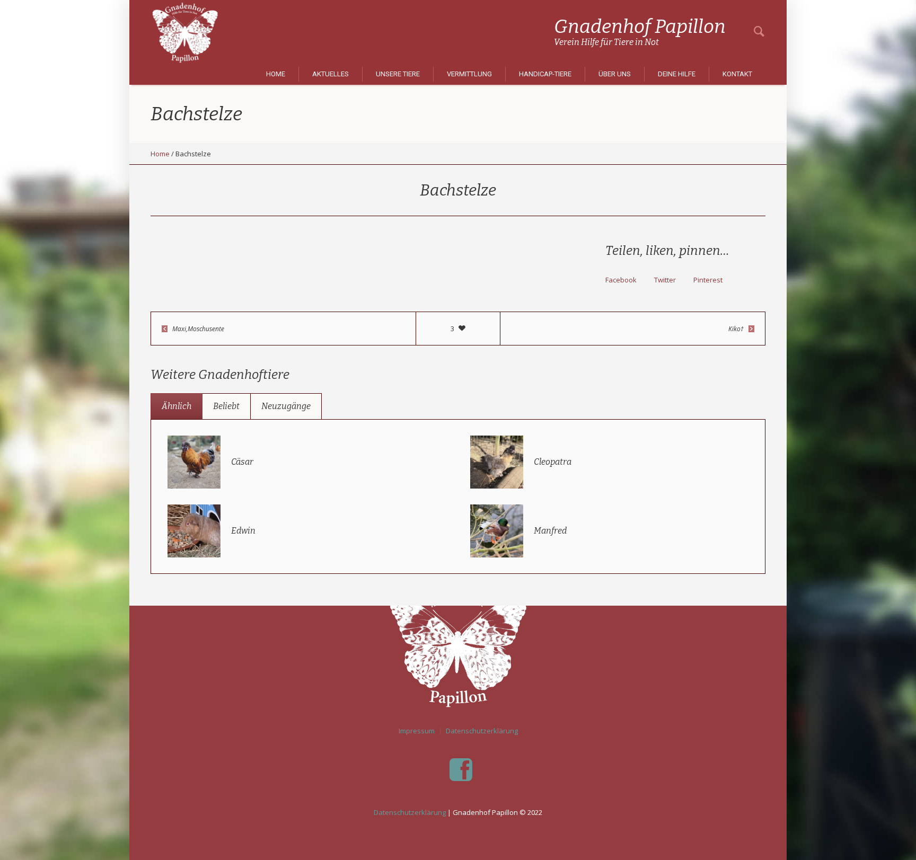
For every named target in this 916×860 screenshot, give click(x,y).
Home (160, 153)
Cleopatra (552, 462)
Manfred (550, 531)
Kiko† (736, 328)
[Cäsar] (194, 461)
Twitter (665, 280)
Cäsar (242, 462)
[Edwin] (194, 530)
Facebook (621, 280)
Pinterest (708, 280)
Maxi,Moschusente (198, 328)
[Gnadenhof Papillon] (458, 643)
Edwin (243, 531)
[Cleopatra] (496, 461)
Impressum (417, 731)
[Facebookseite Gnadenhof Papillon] (460, 770)
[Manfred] (496, 530)
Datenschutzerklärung (482, 731)
